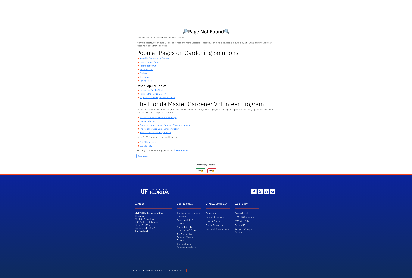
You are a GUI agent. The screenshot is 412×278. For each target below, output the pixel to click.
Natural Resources (215, 217)
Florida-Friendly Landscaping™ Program (188, 229)
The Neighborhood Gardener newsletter (186, 246)
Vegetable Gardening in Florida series (157, 97)
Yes (199, 170)
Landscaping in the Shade (152, 90)
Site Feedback (141, 230)
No (210, 170)
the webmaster (181, 150)
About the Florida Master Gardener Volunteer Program (165, 125)
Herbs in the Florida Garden (153, 93)
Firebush (144, 73)
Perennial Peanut (148, 65)
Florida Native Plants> (150, 62)
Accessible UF (241, 212)
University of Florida (152, 270)
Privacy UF (240, 225)
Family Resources (214, 225)
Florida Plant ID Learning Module (155, 132)
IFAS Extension (175, 270)
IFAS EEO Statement (244, 217)
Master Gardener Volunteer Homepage (158, 117)
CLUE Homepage (148, 142)
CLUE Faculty (146, 145)
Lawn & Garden (213, 221)
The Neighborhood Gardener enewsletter (159, 128)
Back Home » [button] (143, 156)
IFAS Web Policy (242, 221)
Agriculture (211, 212)
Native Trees (146, 80)
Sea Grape (145, 76)
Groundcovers (146, 69)
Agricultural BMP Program (185, 221)
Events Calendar (147, 121)
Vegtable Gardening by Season (154, 58)
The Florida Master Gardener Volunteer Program (186, 237)
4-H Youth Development (217, 229)
